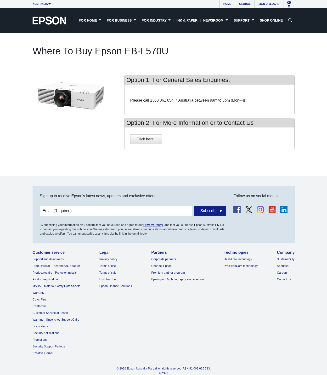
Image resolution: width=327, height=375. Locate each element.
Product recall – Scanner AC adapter (56, 266)
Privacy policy (108, 259)
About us (282, 266)
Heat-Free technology (238, 259)
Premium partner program (168, 272)
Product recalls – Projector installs (55, 272)
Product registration (45, 279)
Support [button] (242, 20)
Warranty (38, 292)
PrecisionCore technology (241, 266)
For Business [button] (120, 20)
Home (227, 3)
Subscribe (209, 211)
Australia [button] (40, 3)
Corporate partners (163, 259)
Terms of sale (108, 272)
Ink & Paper (186, 20)
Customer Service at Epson (50, 313)
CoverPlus (39, 299)
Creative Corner (43, 353)
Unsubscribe (107, 279)
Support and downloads (48, 259)
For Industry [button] (155, 20)
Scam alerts (40, 326)
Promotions (40, 339)
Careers (282, 272)
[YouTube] (272, 209)
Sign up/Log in (269, 3)
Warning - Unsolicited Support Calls (56, 319)
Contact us (39, 306)
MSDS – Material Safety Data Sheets (56, 286)
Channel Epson (161, 266)
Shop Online (271, 20)
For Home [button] (88, 20)
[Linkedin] (283, 209)
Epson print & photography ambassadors (177, 279)
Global (245, 3)
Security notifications (46, 333)
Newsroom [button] (214, 20)
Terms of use (107, 266)
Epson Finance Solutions (115, 286)
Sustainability (285, 259)
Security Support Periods (49, 346)
